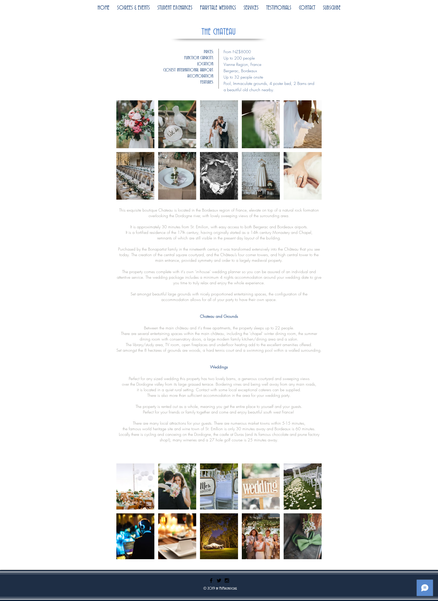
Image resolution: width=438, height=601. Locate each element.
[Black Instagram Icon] (227, 580)
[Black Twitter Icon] (219, 580)
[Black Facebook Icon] (211, 580)
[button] (135, 124)
